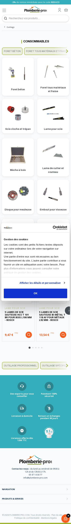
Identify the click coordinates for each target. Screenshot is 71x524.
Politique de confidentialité (26, 518)
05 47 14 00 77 (35, 474)
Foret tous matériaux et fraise (47, 51)
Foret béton (12, 51)
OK (35, 293)
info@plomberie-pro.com (35, 477)
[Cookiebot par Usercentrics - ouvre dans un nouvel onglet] (52, 228)
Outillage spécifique (55, 365)
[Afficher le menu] (4, 10)
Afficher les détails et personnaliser (40, 282)
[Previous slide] (4, 51)
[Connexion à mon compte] (59, 10)
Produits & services (12, 498)
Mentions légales (49, 518)
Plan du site (57, 515)
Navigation (8, 489)
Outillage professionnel (20, 365)
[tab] (30, 348)
